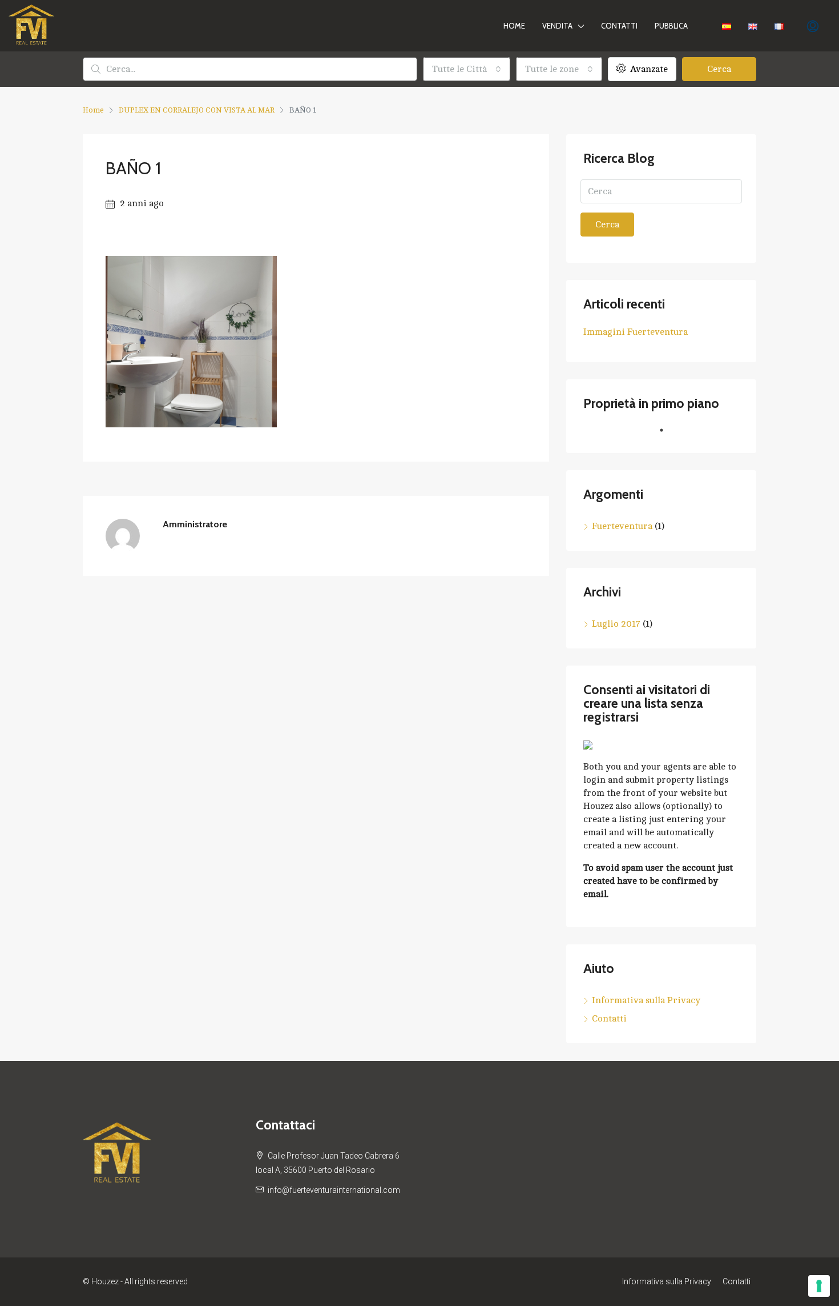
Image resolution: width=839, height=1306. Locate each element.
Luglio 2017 (616, 624)
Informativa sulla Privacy (646, 1000)
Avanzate (648, 69)
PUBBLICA (671, 25)
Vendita (557, 25)
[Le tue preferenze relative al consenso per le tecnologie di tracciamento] (819, 1286)
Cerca (719, 69)
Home (514, 25)
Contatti (619, 25)
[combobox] (466, 69)
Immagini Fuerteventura (635, 332)
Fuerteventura (622, 526)
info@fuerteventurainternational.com (334, 1190)
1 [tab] (667, 434)
